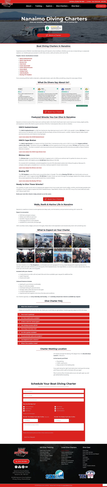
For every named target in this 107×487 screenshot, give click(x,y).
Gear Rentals (59, 406)
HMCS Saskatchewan (67, 452)
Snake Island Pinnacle (67, 460)
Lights (84, 467)
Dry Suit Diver (44, 457)
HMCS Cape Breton (66, 454)
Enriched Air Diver (45, 459)
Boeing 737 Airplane (67, 462)
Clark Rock (64, 459)
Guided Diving (28, 408)
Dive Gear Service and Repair (91, 454)
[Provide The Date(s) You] (39, 420)
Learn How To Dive (45, 450)
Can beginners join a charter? (30, 339)
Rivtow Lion (64, 455)
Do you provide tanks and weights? (31, 336)
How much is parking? (27, 314)
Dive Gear (85, 450)
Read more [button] (22, 102)
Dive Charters (65, 450)
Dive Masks (86, 459)
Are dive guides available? (29, 332)
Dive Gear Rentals (88, 452)
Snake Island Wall (66, 457)
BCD (84, 455)
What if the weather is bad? (29, 343)
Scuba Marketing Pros (67, 485)
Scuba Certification (29, 406)
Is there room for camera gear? (30, 321)
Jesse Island (23, 69)
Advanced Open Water (46, 455)
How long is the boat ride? (29, 328)
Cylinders (85, 457)
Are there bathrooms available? (30, 318)
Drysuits (85, 460)
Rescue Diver (43, 460)
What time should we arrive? (29, 306)
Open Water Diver (45, 454)
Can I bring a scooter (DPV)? (29, 325)
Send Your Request (29, 437)
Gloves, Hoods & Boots (89, 465)
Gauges (85, 464)
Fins (84, 462)
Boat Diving (27, 410)
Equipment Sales (60, 408)
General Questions (60, 410)
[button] (53, 35)
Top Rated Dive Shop (56, 28)
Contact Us (101, 6)
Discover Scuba (44, 452)
